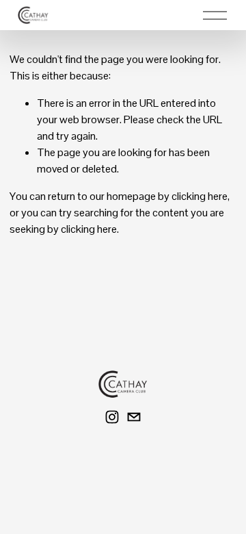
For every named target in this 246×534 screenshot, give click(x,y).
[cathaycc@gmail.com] (134, 417)
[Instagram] (112, 417)
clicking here (200, 196)
